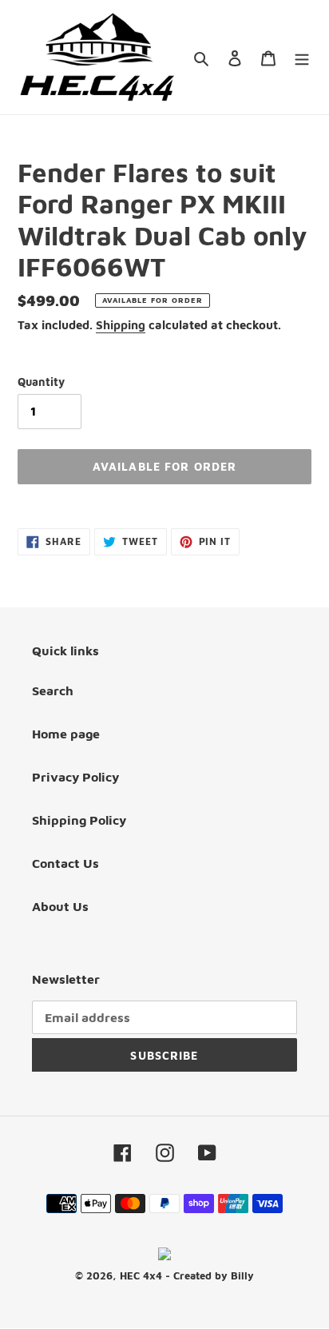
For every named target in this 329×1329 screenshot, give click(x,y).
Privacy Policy (75, 777)
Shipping (120, 325)
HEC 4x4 (141, 1275)
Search (52, 690)
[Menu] (302, 56)
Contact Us (65, 863)
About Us (60, 906)
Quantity (41, 381)
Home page (66, 733)
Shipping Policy (79, 820)
